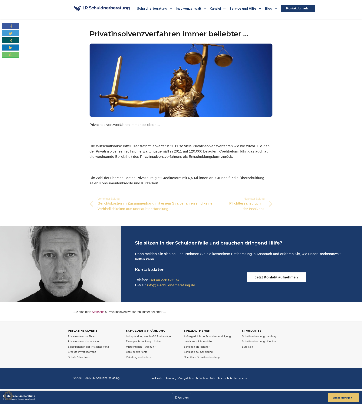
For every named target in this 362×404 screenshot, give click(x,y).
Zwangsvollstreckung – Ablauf (143, 341)
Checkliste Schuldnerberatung (202, 357)
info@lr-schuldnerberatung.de (171, 285)
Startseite (98, 312)
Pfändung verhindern (138, 357)
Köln (212, 378)
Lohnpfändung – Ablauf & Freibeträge (148, 336)
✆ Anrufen (182, 397)
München (202, 378)
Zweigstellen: (186, 378)
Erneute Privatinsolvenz (82, 351)
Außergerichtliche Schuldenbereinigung (207, 336)
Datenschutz (224, 378)
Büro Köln (248, 346)
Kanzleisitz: (156, 378)
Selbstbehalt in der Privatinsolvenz (88, 346)
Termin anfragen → (343, 397)
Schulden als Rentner (196, 346)
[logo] (102, 8)
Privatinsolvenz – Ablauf (82, 336)
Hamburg (170, 378)
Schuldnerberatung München (259, 341)
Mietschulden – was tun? (141, 346)
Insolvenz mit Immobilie (198, 341)
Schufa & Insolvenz (79, 357)
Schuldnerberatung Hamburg (259, 336)
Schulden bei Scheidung (198, 351)
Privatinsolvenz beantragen (84, 341)
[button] (170, 9)
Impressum (241, 378)
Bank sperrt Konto (136, 351)
